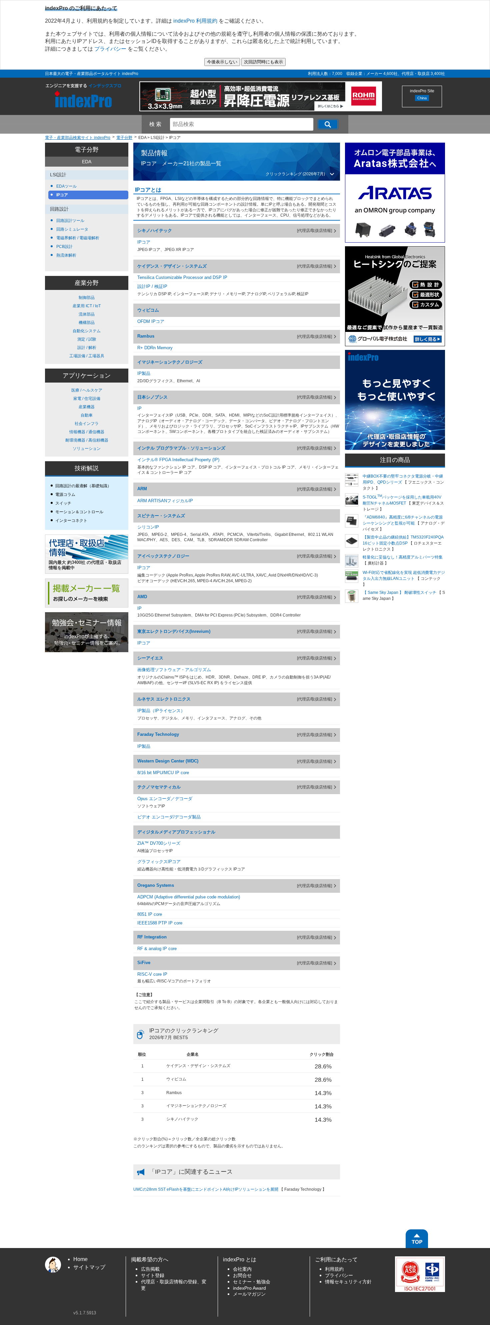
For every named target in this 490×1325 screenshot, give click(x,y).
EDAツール (66, 186)
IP (139, 408)
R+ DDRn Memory (155, 347)
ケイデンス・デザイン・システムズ (172, 266)
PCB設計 (64, 246)
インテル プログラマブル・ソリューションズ (181, 448)
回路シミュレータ (71, 229)
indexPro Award (249, 1288)
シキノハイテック (154, 230)
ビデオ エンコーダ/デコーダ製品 (169, 816)
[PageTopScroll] (417, 1238)
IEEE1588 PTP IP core (159, 922)
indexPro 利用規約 (195, 21)
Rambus (145, 336)
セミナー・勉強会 (251, 1281)
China (422, 98)
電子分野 (87, 149)
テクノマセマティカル (159, 786)
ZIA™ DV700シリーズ (158, 843)
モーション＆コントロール (79, 512)
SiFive (143, 962)
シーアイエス (150, 658)
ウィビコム (148, 310)
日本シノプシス (152, 397)
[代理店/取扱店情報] (314, 230)
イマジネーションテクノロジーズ (169, 362)
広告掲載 (150, 1269)
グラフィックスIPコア (159, 861)
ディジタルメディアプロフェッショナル (176, 831)
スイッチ (63, 503)
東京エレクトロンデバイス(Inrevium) (173, 631)
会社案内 (242, 1269)
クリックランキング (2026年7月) (295, 174)
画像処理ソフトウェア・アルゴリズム (174, 669)
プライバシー (110, 49)
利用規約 (334, 1269)
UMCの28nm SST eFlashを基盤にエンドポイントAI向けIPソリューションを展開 (205, 1189)
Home (80, 1259)
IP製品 (143, 373)
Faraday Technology (158, 734)
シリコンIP (148, 527)
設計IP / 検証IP (152, 286)
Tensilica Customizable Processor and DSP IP (182, 277)
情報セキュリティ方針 (348, 1281)
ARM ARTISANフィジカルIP (165, 500)
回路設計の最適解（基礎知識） (83, 486)
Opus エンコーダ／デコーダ (164, 798)
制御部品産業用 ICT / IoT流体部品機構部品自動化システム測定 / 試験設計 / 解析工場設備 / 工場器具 (86, 326)
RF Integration (152, 936)
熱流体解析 (65, 255)
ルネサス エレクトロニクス (164, 698)
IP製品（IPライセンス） (161, 710)
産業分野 (87, 283)
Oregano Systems (155, 885)
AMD (142, 596)
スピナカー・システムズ (161, 515)
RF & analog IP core (157, 948)
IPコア (61, 195)
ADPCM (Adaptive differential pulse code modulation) (188, 896)
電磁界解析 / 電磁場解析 (77, 238)
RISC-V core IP (152, 974)
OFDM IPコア (150, 321)
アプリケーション (87, 375)
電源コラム (65, 494)
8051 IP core (149, 914)
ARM (142, 488)
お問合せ (242, 1275)
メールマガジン (249, 1294)
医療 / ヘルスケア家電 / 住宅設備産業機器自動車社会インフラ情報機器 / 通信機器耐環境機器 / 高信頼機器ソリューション (86, 419)
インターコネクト (71, 520)
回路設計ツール (69, 220)
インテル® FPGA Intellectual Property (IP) (178, 459)
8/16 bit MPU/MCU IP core (163, 772)
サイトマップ (89, 1267)
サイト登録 (152, 1275)
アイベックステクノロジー (163, 556)
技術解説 (87, 468)
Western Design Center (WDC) (167, 760)
